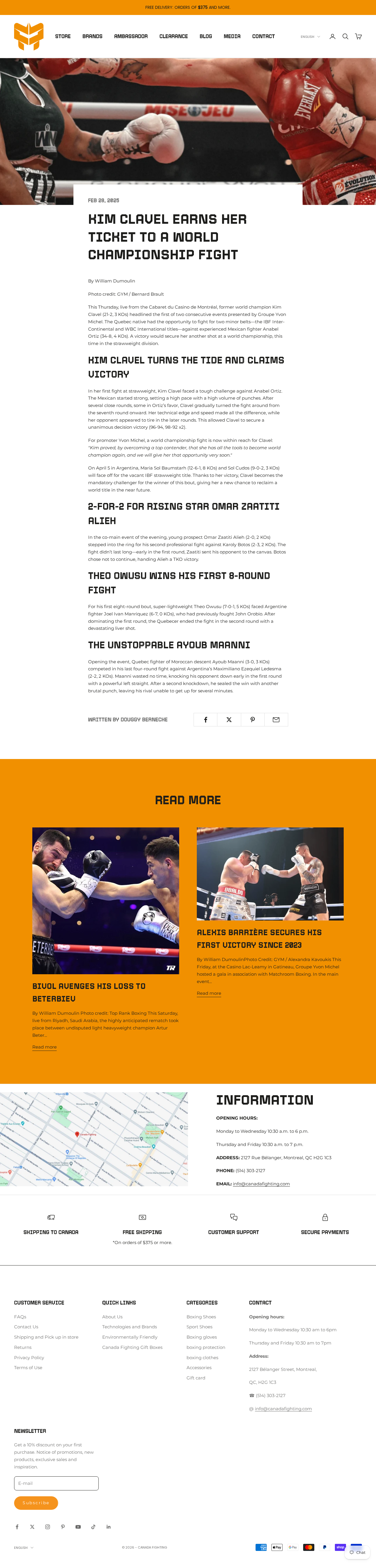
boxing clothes (202, 1357)
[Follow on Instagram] (48, 1527)
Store (63, 36)
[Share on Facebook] (205, 719)
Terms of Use (28, 1367)
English (307, 36)
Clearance (174, 36)
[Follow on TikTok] (93, 1527)
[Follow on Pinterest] (63, 1527)
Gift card (196, 1378)
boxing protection (206, 1347)
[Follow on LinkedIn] (109, 1527)
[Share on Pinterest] (252, 719)
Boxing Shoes (201, 1317)
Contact (263, 36)
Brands (93, 36)
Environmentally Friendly (129, 1337)
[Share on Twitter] (229, 719)
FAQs (20, 1317)
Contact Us (26, 1327)
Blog (206, 36)
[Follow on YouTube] (78, 1527)
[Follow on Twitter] (32, 1527)
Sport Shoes (199, 1327)
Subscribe (36, 1502)
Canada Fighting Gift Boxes (132, 1347)
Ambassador (131, 36)
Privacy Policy (29, 1357)
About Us (112, 1317)
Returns (22, 1347)
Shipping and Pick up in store (46, 1337)
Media (232, 36)
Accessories (199, 1367)
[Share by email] (276, 719)
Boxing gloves (202, 1337)
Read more (44, 1047)
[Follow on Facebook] (17, 1527)
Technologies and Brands (129, 1327)
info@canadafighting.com (261, 1184)
